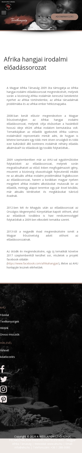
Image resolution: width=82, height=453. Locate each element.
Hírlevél (4, 350)
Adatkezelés (7, 357)
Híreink (4, 328)
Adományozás (64, 16)
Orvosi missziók (9, 334)
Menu (4, 12)
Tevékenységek (9, 321)
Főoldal (4, 315)
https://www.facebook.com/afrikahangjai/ (33, 263)
